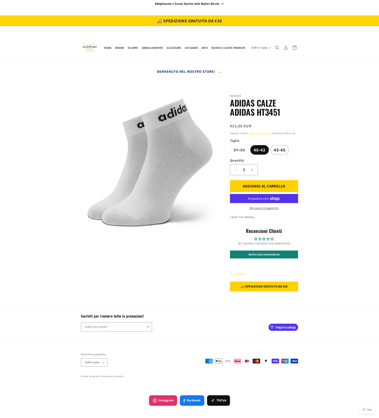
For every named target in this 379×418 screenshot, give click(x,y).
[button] (119, 48)
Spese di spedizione (260, 133)
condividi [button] (240, 273)
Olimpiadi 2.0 (96, 376)
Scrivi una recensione (264, 254)
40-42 (259, 150)
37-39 (241, 151)
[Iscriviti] (147, 327)
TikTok (222, 400)
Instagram (166, 400)
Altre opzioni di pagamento (264, 208)
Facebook (192, 400)
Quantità (237, 160)
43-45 (280, 150)
